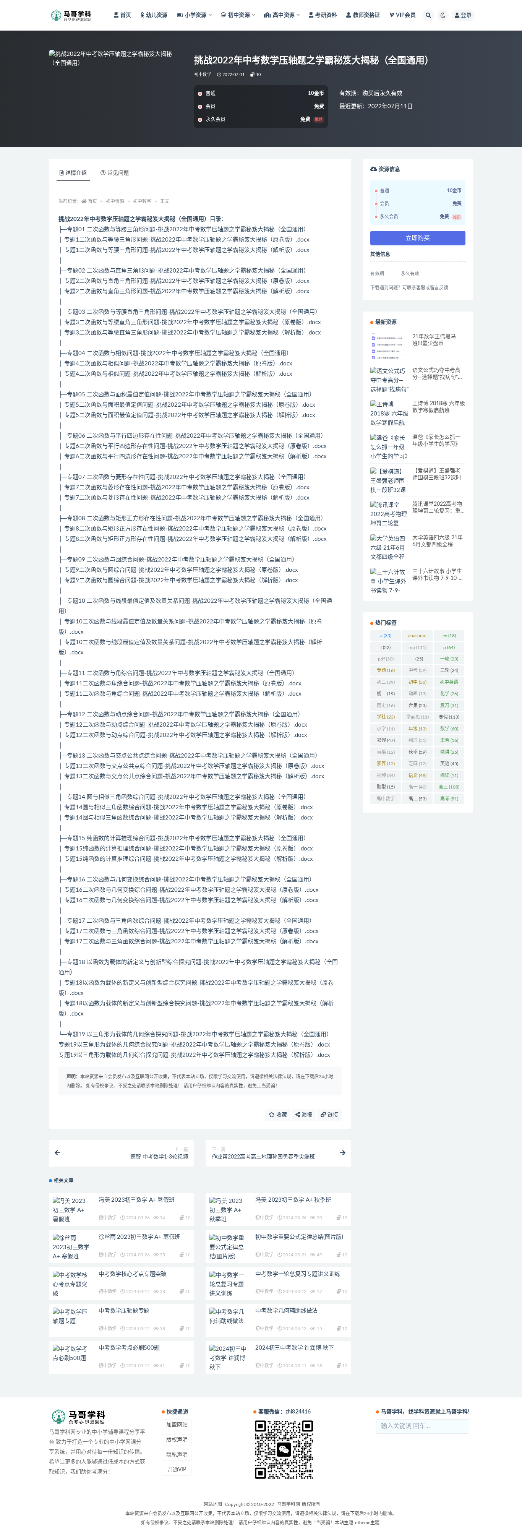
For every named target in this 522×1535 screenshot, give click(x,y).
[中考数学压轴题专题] (72, 1317)
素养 (386, 763)
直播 (386, 752)
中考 (417, 670)
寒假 (449, 717)
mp (417, 647)
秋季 (417, 752)
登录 (466, 15)
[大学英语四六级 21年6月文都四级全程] (389, 548)
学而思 (417, 717)
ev (449, 635)
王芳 (449, 740)
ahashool (417, 637)
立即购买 (417, 238)
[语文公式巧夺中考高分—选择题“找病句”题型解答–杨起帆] (389, 390)
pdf (386, 659)
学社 (386, 717)
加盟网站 (177, 1425)
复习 (449, 705)
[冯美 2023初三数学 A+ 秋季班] (228, 1210)
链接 (332, 1115)
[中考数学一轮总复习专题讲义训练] (228, 1284)
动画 (417, 693)
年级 (417, 729)
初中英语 (449, 684)
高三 (449, 787)
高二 (417, 799)
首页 (125, 15)
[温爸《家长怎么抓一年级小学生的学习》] (389, 447)
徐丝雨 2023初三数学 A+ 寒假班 (139, 1237)
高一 (417, 787)
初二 (386, 693)
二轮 (449, 670)
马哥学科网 (288, 1504)
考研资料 (326, 15)
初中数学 (202, 75)
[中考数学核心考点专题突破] (72, 1284)
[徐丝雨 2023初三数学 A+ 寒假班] (72, 1247)
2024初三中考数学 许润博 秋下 (294, 1348)
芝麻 (417, 763)
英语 (449, 763)
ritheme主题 (367, 1522)
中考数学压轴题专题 (124, 1311)
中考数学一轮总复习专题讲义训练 (297, 1274)
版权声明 (177, 1440)
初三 (386, 682)
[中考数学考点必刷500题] (72, 1354)
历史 (386, 705)
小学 (386, 729)
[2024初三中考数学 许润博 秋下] (228, 1358)
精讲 (449, 752)
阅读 (449, 775)
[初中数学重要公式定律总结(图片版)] (228, 1247)
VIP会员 (406, 15)
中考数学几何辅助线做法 (286, 1311)
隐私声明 (177, 1454)
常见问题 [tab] (118, 173)
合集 (417, 705)
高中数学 (385, 800)
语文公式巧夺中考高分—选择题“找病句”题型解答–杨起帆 (437, 377)
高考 (449, 799)
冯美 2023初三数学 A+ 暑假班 (136, 1200)
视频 (386, 775)
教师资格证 (366, 15)
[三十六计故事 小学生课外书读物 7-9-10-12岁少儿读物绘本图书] (389, 591)
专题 (386, 670)
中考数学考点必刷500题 (129, 1348)
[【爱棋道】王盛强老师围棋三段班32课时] (389, 485)
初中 (417, 682)
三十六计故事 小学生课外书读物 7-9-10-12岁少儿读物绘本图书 (438, 578)
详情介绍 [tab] (76, 173)
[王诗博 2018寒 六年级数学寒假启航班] (389, 418)
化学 (449, 693)
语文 (417, 775)
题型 (386, 787)
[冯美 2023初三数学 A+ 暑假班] (72, 1210)
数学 (449, 729)
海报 (306, 1115)
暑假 (386, 740)
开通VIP (176, 1469)
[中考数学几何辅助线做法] (228, 1317)
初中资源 (115, 201)
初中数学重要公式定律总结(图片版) (299, 1237)
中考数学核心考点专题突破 (133, 1274)
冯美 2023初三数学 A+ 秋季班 (293, 1200)
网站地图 (213, 1504)
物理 (417, 740)
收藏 (281, 1115)
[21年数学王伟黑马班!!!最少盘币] (389, 347)
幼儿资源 (157, 15)
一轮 (449, 659)
